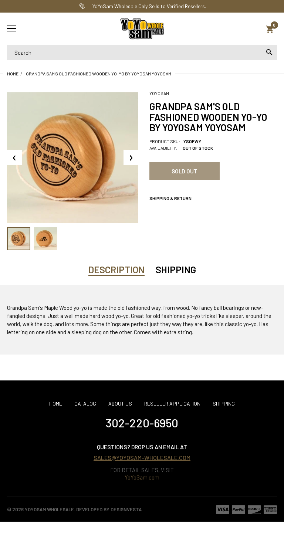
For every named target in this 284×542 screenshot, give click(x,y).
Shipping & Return (170, 198)
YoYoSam (159, 93)
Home (12, 73)
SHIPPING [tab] (176, 269)
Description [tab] (116, 269)
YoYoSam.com (142, 477)
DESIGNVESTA (126, 509)
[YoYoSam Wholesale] (142, 29)
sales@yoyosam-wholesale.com (142, 457)
